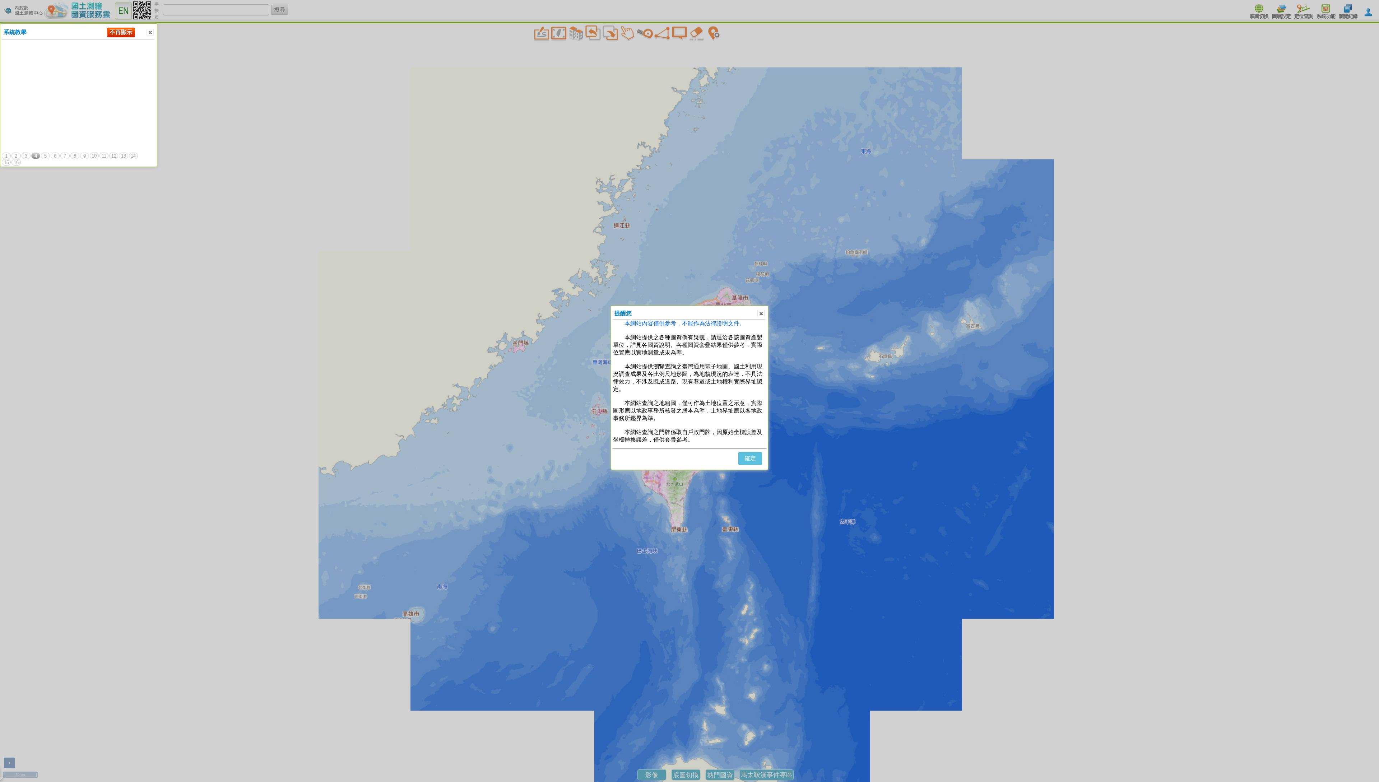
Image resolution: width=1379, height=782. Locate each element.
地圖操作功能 (36, 52)
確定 (750, 458)
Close (150, 32)
